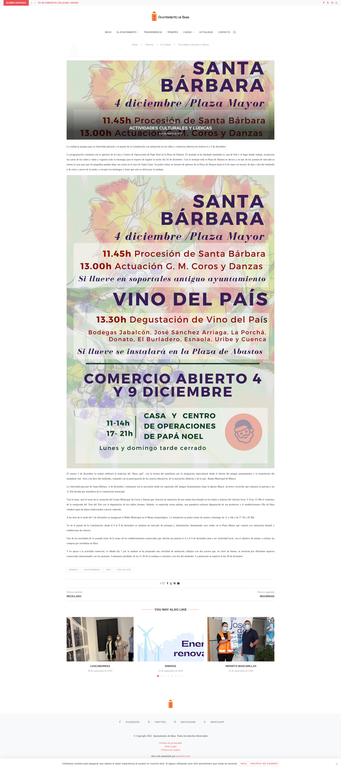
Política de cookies (170, 750)
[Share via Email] (178, 583)
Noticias (149, 44)
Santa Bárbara (92, 570)
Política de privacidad (170, 743)
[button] (31, 3)
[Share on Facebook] (167, 583)
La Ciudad (165, 44)
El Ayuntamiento (126, 32)
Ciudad (187, 32)
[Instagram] (332, 3)
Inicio (108, 32)
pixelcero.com (183, 756)
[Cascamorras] (100, 639)
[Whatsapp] (336, 3)
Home (135, 44)
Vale (244, 763)
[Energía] (170, 639)
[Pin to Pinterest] (175, 583)
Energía (170, 666)
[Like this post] (163, 583)
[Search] (234, 32)
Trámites (172, 32)
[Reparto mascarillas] (240, 639)
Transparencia (153, 32)
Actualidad (206, 32)
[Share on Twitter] (171, 583)
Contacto (224, 32)
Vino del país (124, 570)
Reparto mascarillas (241, 666)
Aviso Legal (170, 746)
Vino (108, 570)
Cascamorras (100, 666)
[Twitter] (328, 3)
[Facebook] (323, 3)
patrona (73, 570)
